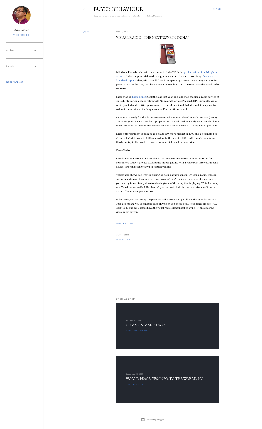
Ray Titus (21, 29)
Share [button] (86, 31)
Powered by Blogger (155, 419)
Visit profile (21, 35)
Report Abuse (14, 81)
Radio (139, 96)
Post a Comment (124, 239)
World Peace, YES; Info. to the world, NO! (165, 378)
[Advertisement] (167, 269)
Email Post (128, 223)
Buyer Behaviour (119, 9)
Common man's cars (146, 325)
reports (132, 80)
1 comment (138, 384)
